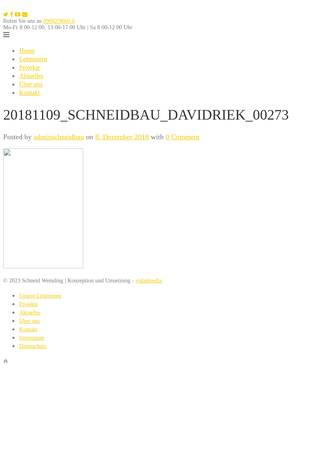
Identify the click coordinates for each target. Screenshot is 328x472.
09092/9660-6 (59, 21)
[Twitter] (5, 15)
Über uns (30, 84)
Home (27, 50)
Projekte (29, 67)
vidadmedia (149, 281)
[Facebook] (11, 15)
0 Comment (183, 137)
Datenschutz (32, 346)
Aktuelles (31, 75)
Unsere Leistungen (40, 296)
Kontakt (29, 92)
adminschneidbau (59, 137)
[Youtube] (17, 15)
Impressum (31, 338)
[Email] (25, 15)
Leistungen (33, 59)
